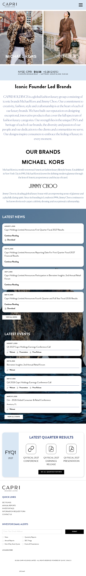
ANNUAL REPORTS (12, 506)
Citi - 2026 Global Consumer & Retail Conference (29, 400)
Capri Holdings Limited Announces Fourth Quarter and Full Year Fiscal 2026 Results (41, 299)
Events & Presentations (32, 544)
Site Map (22, 572)
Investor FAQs (11, 509)
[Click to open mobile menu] (80, 5)
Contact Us (10, 515)
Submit (74, 531)
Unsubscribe (7, 550)
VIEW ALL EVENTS (14, 417)
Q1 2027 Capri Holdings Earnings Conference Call (29, 347)
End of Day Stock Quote (12, 544)
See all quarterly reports (51, 472)
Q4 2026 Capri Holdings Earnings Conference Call (29, 383)
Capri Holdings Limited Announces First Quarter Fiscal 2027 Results (34, 230)
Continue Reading (11, 236)
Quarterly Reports (30, 537)
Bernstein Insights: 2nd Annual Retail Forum (26, 365)
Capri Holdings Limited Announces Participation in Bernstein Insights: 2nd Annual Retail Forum (42, 277)
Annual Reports (9, 541)
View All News (11, 317)
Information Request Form (17, 512)
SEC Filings (10, 503)
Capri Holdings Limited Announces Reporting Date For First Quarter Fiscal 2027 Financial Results (39, 254)
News (6, 537)
